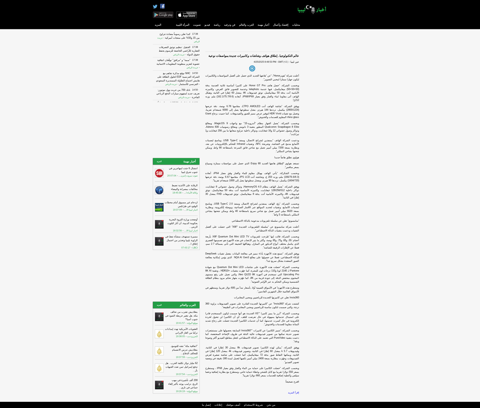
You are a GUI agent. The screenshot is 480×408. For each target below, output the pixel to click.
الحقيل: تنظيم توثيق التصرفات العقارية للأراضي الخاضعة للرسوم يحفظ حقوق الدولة (179, 51)
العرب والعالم (246, 24)
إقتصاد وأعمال (280, 24)
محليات (296, 24)
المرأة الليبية (182, 24)
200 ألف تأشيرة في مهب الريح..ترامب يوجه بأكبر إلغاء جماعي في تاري (183, 384)
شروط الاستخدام (253, 404)
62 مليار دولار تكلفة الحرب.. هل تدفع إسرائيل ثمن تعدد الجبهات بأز (181, 367)
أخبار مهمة (263, 24)
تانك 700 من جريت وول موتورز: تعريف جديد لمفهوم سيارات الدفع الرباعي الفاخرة (178, 93)
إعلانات (218, 404)
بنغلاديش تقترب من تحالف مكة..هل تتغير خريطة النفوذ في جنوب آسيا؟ (181, 315)
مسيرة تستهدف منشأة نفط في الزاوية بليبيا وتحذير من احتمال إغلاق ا (181, 240)
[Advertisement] (316, 87)
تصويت (197, 24)
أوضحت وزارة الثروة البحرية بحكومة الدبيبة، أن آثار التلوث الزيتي (182, 223)
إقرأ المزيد (293, 392)
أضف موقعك (233, 404)
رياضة (217, 24)
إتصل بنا (206, 404)
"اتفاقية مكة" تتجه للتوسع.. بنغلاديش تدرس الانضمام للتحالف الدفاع (184, 350)
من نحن (271, 404)
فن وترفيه (229, 24)
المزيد (158, 24)
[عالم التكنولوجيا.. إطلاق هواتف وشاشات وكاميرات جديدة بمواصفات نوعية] (252, 68)
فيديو (207, 24)
